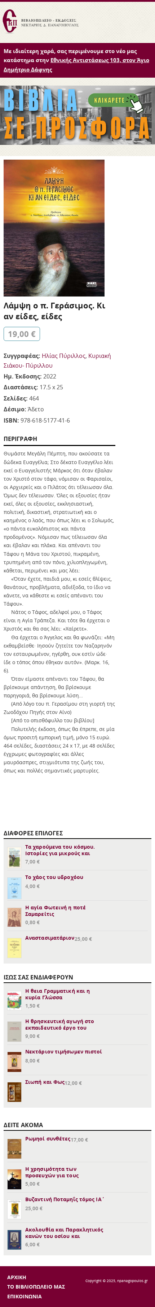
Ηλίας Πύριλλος (63, 356)
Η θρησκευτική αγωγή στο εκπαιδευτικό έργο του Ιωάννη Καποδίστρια (59, 1028)
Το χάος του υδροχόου (54, 877)
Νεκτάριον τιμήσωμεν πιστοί (63, 1051)
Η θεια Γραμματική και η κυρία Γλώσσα (57, 994)
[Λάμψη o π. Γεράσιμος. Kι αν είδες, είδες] (54, 294)
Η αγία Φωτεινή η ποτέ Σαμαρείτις (55, 910)
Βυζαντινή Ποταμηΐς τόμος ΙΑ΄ (65, 1199)
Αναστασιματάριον (50, 937)
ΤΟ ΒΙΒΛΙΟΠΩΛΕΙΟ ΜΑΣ (36, 1286)
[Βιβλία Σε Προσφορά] (77, 143)
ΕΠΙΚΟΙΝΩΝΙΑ (24, 1296)
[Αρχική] (10, 33)
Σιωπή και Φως (45, 1081)
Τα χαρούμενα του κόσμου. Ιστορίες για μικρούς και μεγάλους (60, 853)
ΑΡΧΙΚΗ (16, 1277)
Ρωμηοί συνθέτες (48, 1138)
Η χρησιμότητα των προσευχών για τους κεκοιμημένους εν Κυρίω (57, 1175)
